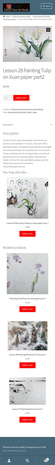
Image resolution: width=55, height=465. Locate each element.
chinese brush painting (16, 112)
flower (29, 112)
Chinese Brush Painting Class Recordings (27, 109)
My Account (9, 460)
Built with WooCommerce (14, 450)
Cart (42, 458)
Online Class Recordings (21, 16)
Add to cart (21, 97)
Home (8, 16)
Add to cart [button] (27, 233)
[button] (48, 30)
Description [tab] (8, 124)
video (35, 112)
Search (27, 460)
